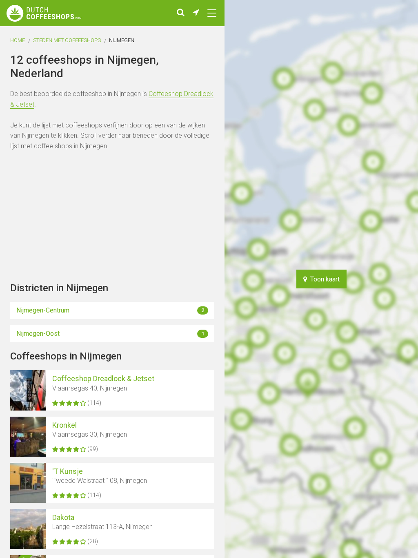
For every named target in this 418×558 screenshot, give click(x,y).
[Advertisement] (389, 279)
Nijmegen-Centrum (110, 310)
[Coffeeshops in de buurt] (196, 13)
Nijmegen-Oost (110, 333)
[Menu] (211, 13)
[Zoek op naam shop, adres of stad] (181, 13)
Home (17, 40)
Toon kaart (323, 279)
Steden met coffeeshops (67, 40)
